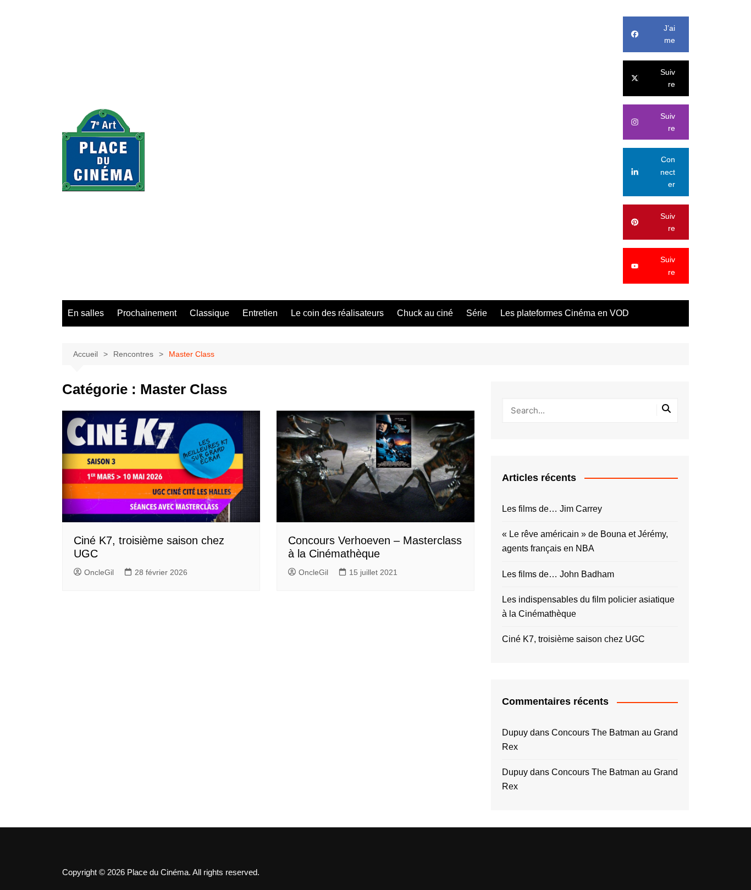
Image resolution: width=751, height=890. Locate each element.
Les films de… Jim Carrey (552, 508)
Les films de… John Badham (558, 574)
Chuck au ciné (425, 313)
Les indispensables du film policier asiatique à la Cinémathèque (588, 606)
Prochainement (146, 313)
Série (476, 313)
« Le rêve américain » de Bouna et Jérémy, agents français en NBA (585, 541)
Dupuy (515, 732)
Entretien (260, 313)
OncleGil (99, 572)
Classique (209, 313)
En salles (86, 313)
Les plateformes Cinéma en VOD (564, 313)
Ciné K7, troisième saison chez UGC (573, 639)
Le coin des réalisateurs (337, 313)
